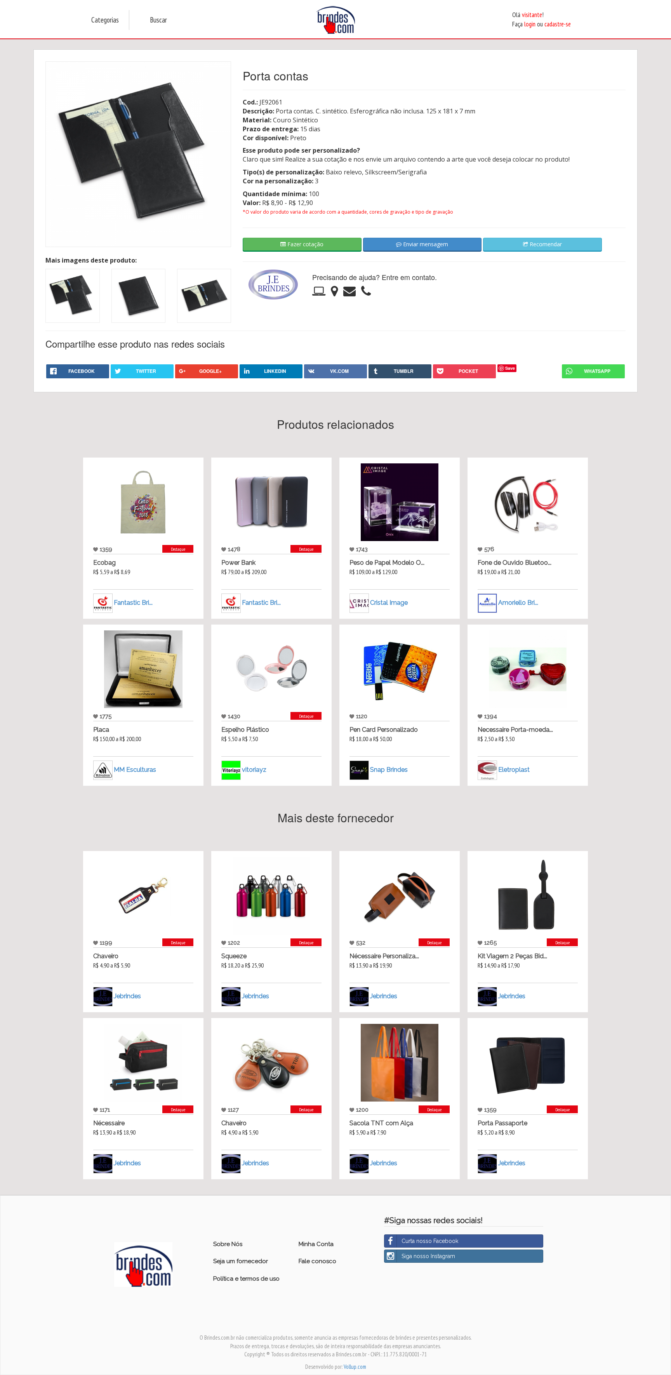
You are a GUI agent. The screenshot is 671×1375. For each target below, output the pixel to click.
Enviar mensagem (425, 244)
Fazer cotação (304, 244)
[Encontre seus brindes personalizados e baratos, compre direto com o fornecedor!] (143, 1263)
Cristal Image (389, 602)
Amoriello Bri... (518, 602)
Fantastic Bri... (133, 602)
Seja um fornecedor (240, 1261)
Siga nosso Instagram (428, 1256)
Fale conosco (317, 1261)
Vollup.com (355, 1366)
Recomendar (545, 244)
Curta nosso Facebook (430, 1241)
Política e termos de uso (246, 1278)
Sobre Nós (227, 1244)
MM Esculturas (135, 769)
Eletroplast (514, 769)
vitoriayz (254, 769)
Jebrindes (127, 996)
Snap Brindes (389, 769)
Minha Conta (316, 1244)
